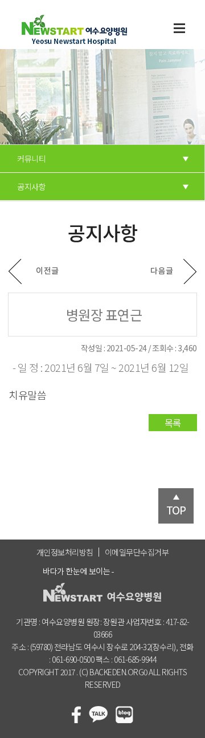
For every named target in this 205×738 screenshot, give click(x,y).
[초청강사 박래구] (173, 271)
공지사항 (31, 186)
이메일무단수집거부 (137, 552)
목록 (173, 422)
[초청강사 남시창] (34, 271)
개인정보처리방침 (64, 552)
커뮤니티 (31, 158)
